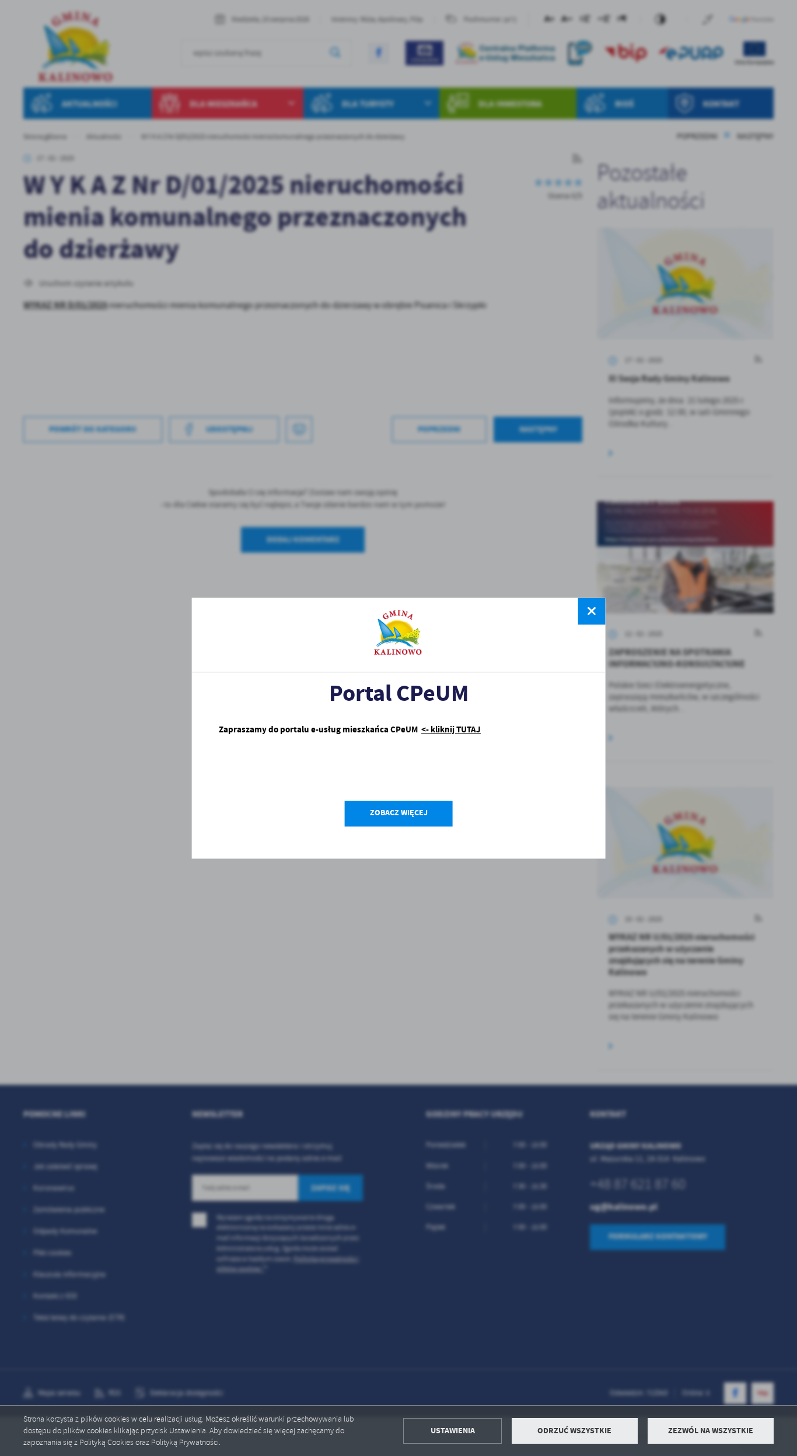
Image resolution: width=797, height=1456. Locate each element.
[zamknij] (591, 611)
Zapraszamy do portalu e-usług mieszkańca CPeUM (350, 730)
